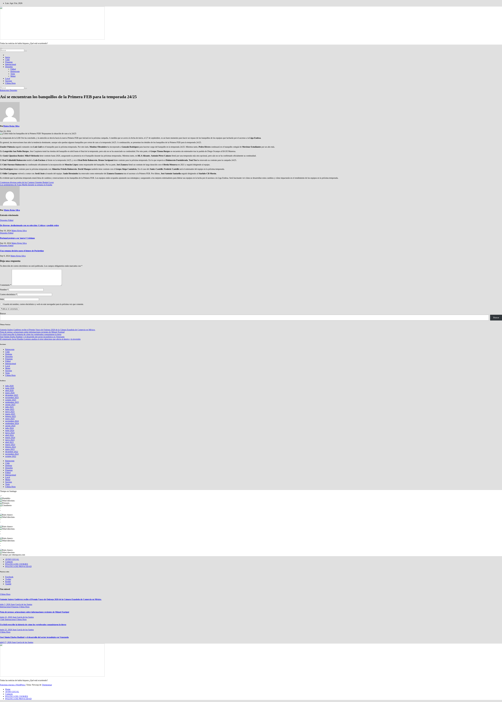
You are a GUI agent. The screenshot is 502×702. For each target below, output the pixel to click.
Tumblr (8, 584)
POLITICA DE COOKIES (16, 564)
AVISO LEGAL (12, 559)
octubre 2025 (10, 400)
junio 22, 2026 (6, 617)
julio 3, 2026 (5, 604)
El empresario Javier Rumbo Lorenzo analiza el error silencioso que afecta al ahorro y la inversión (40, 339)
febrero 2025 (10, 416)
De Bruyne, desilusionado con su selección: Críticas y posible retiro (29, 225)
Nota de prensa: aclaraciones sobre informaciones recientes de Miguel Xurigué (32, 332)
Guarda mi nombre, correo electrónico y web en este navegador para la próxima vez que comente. (43, 304)
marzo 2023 (10, 444)
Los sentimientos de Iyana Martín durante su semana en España (26, 185)
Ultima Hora (10, 83)
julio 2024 (9, 428)
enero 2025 (10, 419)
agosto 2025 (10, 404)
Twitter (8, 579)
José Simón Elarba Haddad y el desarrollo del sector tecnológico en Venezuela (32, 337)
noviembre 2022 (12, 454)
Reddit (8, 581)
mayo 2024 (10, 433)
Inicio (7, 57)
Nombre (4, 289)
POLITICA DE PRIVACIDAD (18, 566)
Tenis (12, 74)
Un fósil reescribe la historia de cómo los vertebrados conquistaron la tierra (30, 334)
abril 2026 (9, 390)
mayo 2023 (10, 440)
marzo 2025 (10, 414)
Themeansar (47, 685)
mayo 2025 (10, 412)
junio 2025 (9, 409)
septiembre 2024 (12, 423)
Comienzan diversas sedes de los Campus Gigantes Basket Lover (27, 182)
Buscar (3, 313)
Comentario (5, 285)
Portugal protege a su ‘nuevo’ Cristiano (17, 238)
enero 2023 (10, 449)
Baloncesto (15, 71)
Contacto (9, 562)
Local (7, 78)
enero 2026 (10, 393)
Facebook (9, 577)
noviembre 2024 (12, 421)
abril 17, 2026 (6, 642)
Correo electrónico (8, 294)
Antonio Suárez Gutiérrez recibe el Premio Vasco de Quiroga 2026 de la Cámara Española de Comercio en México (47, 330)
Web (2, 299)
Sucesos (8, 81)
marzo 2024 (10, 437)
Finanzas (9, 62)
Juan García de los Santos (21, 604)
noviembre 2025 (12, 397)
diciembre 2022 (11, 452)
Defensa (8, 354)
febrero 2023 (10, 447)
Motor (13, 76)
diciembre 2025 (11, 395)
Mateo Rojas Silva (11, 126)
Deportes (9, 67)
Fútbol (13, 69)
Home (7, 689)
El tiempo (4, 555)
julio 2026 (9, 386)
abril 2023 (9, 442)
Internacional (10, 64)
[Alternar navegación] (1, 48)
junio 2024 (9, 430)
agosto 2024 (10, 426)
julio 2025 (9, 407)
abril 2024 (9, 435)
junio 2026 (9, 388)
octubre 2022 (10, 456)
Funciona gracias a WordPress (12, 685)
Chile (7, 60)
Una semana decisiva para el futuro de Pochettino (22, 251)
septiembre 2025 (12, 402)
